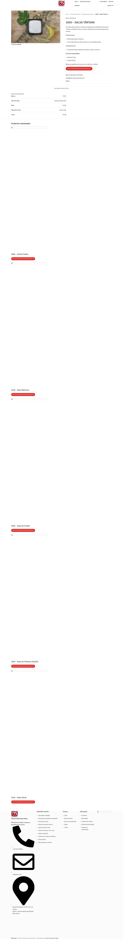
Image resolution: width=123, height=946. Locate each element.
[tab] (61, 88)
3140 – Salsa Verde (18, 797)
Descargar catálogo (44, 815)
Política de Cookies (87, 821)
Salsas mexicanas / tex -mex (46, 830)
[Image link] (14, 814)
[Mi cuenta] (117, 3)
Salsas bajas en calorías (45, 842)
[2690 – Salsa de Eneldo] (29, 461)
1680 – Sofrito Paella (19, 254)
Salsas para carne (43, 821)
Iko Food (14, 938)
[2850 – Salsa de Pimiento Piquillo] (29, 597)
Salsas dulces (42, 839)
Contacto (84, 815)
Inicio (67, 14)
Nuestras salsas (75, 14)
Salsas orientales (43, 833)
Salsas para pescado (87, 14)
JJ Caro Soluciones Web (51, 938)
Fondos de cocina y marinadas (47, 836)
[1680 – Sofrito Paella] (29, 189)
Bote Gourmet (68, 818)
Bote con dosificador (70, 821)
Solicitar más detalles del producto (79, 68)
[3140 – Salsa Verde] (29, 733)
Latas (65, 815)
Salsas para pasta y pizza (45, 824)
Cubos (66, 827)
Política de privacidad (87, 824)
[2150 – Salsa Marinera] (29, 325)
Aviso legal (84, 818)
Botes (66, 824)
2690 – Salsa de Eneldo (20, 526)
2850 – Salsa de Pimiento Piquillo (24, 661)
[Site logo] (61, 3)
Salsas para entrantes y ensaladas (47, 818)
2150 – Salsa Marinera (20, 390)
